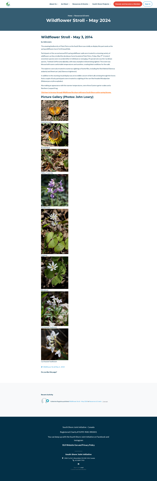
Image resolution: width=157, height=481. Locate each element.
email (81, 467)
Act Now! (65, 4)
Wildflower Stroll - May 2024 (78, 401)
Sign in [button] (147, 4)
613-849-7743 (79, 460)
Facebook (101, 437)
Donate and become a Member (127, 4)
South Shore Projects (100, 4)
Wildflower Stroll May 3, (51, 367)
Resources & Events (80, 4)
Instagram (78, 440)
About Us (53, 4)
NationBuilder (82, 469)
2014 (63, 367)
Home (70, 16)
